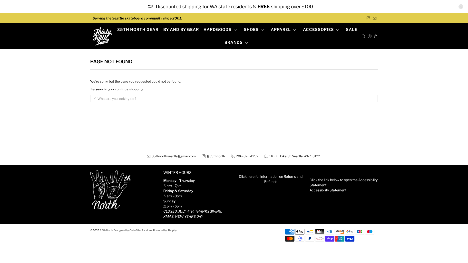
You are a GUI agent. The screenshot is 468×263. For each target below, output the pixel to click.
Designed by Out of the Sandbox (133, 230)
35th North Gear (137, 29)
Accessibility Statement (328, 190)
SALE (351, 29)
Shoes (251, 29)
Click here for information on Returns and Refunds (270, 179)
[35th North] (102, 36)
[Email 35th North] (375, 18)
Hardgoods (218, 29)
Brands (233, 42)
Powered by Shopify (165, 230)
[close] (460, 6)
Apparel (281, 29)
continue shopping (129, 89)
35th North (106, 230)
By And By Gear (181, 29)
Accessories (318, 29)
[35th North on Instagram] (368, 18)
